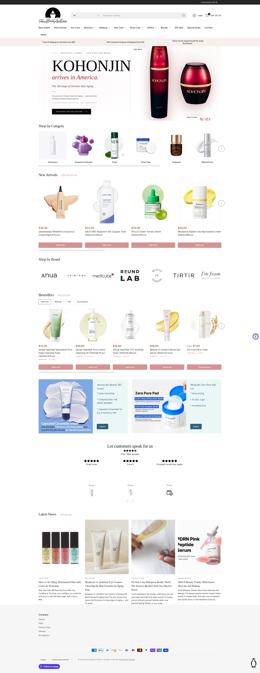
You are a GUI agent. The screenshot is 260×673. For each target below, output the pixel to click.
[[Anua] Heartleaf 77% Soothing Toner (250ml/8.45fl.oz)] (130, 325)
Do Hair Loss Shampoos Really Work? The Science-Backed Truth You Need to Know (151, 586)
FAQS (41, 623)
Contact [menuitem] (209, 27)
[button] (128, 501)
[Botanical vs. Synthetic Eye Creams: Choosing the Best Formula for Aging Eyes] (107, 547)
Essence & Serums (83, 162)
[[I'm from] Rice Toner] (204, 325)
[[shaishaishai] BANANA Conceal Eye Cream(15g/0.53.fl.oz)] (60, 202)
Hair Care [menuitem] (118, 27)
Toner (114, 162)
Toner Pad (145, 162)
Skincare (45, 301)
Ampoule (176, 162)
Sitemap (42, 631)
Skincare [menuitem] (88, 27)
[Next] (221, 149)
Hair (69, 301)
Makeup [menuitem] (103, 27)
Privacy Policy (45, 627)
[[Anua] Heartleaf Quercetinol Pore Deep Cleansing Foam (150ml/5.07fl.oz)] (56, 325)
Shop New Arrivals (69, 175)
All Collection (44, 635)
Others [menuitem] (150, 27)
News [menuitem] (43, 34)
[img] (130, 451)
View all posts (66, 514)
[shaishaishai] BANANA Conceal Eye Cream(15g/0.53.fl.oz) (56, 233)
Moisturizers (207, 162)
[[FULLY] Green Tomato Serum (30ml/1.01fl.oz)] (153, 202)
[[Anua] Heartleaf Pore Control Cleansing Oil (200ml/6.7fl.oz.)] (93, 325)
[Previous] (38, 149)
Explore (102, 426)
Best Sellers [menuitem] (44, 27)
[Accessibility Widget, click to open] (256, 337)
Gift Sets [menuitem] (179, 27)
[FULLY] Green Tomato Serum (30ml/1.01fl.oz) (146, 233)
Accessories (82, 301)
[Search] (183, 15)
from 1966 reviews (130, 454)
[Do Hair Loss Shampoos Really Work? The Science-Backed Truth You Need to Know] (153, 547)
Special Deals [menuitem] (194, 27)
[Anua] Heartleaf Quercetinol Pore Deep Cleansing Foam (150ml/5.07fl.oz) (55, 352)
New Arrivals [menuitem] (60, 27)
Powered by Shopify (127, 659)
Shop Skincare (64, 295)
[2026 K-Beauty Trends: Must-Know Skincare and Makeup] (200, 547)
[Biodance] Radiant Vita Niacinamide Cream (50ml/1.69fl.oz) (199, 233)
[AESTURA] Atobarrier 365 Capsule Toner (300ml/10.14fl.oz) (105, 233)
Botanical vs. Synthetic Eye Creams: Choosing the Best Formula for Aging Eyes (104, 586)
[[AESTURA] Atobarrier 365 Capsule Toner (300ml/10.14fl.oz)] (107, 202)
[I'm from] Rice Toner (197, 349)
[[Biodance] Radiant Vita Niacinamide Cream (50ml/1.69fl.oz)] (200, 202)
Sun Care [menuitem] (75, 27)
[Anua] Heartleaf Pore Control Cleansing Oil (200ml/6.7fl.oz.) (90, 351)
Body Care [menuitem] (135, 27)
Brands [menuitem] (164, 27)
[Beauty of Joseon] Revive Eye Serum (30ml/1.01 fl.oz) (165, 351)
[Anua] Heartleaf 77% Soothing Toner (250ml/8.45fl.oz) (128, 351)
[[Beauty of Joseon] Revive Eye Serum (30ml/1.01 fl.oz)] (167, 325)
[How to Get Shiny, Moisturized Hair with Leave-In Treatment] (60, 547)
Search (42, 619)
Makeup (58, 301)
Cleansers (52, 162)
